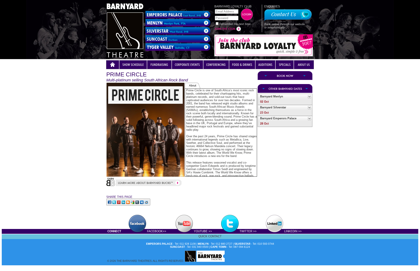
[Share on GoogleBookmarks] (133, 202)
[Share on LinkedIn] (124, 202)
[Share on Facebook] (110, 202)
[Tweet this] (114, 202)
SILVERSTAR (242, 243)
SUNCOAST (177, 246)
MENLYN (203, 243)
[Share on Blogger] (128, 202)
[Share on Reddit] (147, 202)
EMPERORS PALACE (159, 243)
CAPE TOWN (218, 246)
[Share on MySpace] (142, 202)
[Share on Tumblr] (137, 202)
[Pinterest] (119, 202)
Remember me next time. (235, 24)
